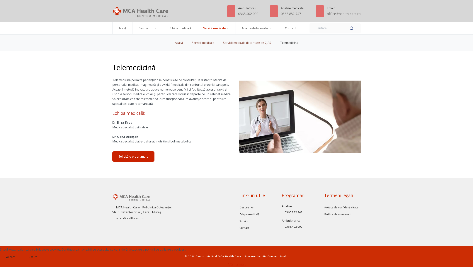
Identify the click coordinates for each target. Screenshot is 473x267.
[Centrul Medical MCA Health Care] (131, 199)
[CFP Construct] (131, 11)
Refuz (32, 257)
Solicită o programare (133, 156)
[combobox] (335, 28)
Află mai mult (237, 264)
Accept (11, 257)
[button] (147, 28)
